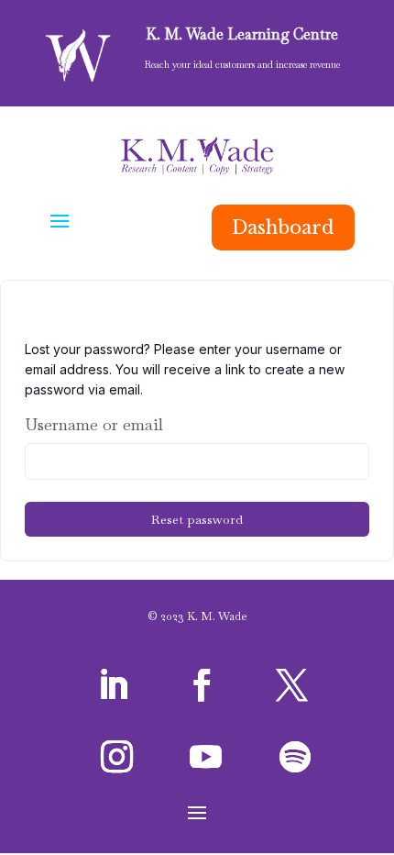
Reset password (197, 519)
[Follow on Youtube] (206, 757)
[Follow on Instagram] (116, 757)
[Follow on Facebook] (202, 685)
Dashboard (283, 228)
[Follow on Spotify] (295, 757)
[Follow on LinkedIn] (113, 685)
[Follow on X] (291, 685)
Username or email (94, 424)
